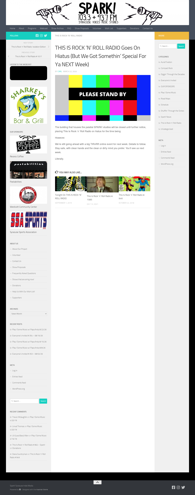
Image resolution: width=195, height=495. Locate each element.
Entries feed (17, 376)
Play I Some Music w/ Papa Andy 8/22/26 (29, 329)
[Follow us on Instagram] (41, 35)
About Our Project (19, 249)
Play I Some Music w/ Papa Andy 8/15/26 (29, 342)
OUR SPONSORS (168, 86)
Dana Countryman (19, 454)
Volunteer (97, 28)
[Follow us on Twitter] (45, 35)
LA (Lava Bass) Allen (20, 435)
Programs (32, 28)
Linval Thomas (18, 426)
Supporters (121, 28)
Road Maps (165, 98)
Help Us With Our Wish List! (23, 291)
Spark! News (166, 117)
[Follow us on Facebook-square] (37, 35)
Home (12, 28)
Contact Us (148, 28)
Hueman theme (42, 490)
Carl (60, 71)
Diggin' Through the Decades (173, 74)
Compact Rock (167, 68)
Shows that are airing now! (23, 279)
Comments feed (19, 383)
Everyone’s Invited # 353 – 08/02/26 (27, 354)
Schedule (164, 105)
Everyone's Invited (168, 80)
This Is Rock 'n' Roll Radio (68, 35)
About (21, 28)
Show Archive (57, 28)
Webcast (44, 28)
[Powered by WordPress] (20, 489)
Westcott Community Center (23, 207)
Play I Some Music (168, 92)
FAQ (69, 28)
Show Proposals (82, 28)
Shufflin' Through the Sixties (172, 111)
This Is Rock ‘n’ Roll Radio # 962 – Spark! (28, 445)
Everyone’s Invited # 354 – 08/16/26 (27, 335)
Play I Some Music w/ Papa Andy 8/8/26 (28, 348)
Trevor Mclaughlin (19, 417)
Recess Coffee (17, 156)
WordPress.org (18, 389)
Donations (134, 28)
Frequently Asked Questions (24, 273)
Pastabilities (16, 181)
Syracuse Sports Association (23, 232)
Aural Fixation (166, 62)
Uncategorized (167, 129)
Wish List (109, 28)
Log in (14, 370)
